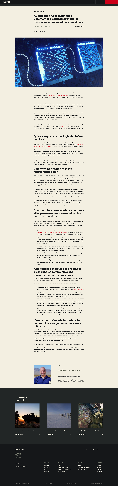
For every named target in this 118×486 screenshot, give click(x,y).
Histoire (99, 467)
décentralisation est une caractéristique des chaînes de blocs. (52, 232)
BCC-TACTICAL (47, 467)
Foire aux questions (62, 471)
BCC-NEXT (46, 465)
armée (62, 126)
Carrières (99, 471)
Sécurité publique (82, 469)
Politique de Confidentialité (71, 483)
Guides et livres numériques (64, 469)
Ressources (60, 462)
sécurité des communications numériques (58, 95)
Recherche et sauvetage (84, 467)
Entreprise (99, 462)
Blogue (59, 465)
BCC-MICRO (46, 471)
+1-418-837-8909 (18, 457)
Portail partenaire (21, 466)
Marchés (80, 462)
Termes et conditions (48, 483)
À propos (99, 465)
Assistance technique (63, 467)
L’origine (99, 469)
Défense (80, 465)
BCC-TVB (46, 469)
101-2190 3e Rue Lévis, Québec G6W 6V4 (18, 454)
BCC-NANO (46, 473)
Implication (100, 473)
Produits (46, 462)
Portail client (19, 463)
